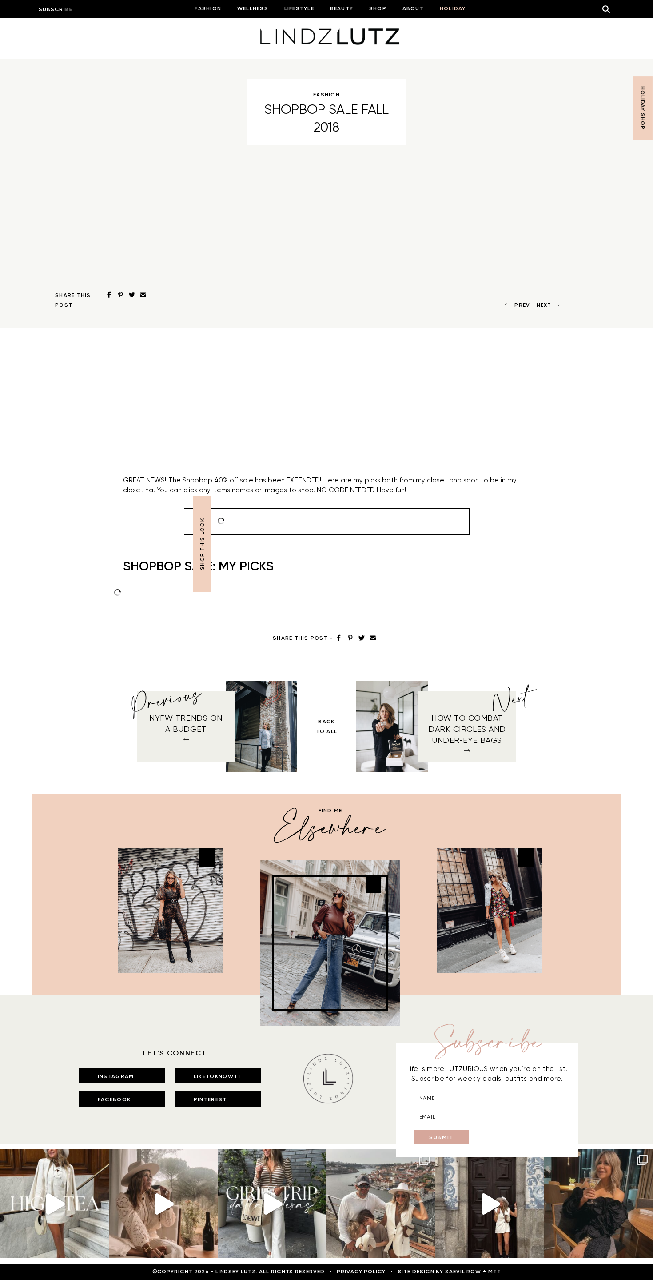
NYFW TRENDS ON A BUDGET (186, 723)
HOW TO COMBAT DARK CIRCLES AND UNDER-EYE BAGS (467, 729)
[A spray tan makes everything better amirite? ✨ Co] (163, 1203)
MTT (494, 1271)
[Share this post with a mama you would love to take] (54, 1203)
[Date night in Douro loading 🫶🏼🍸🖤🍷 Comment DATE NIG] (598, 1203)
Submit (441, 1137)
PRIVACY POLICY (361, 1271)
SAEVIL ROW (463, 1271)
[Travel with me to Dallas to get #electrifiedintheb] (272, 1203)
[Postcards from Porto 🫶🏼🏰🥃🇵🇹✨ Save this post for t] (380, 1203)
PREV (522, 305)
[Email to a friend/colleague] (143, 294)
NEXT (544, 305)
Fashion (326, 95)
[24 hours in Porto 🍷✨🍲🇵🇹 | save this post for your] (489, 1203)
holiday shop (643, 108)
